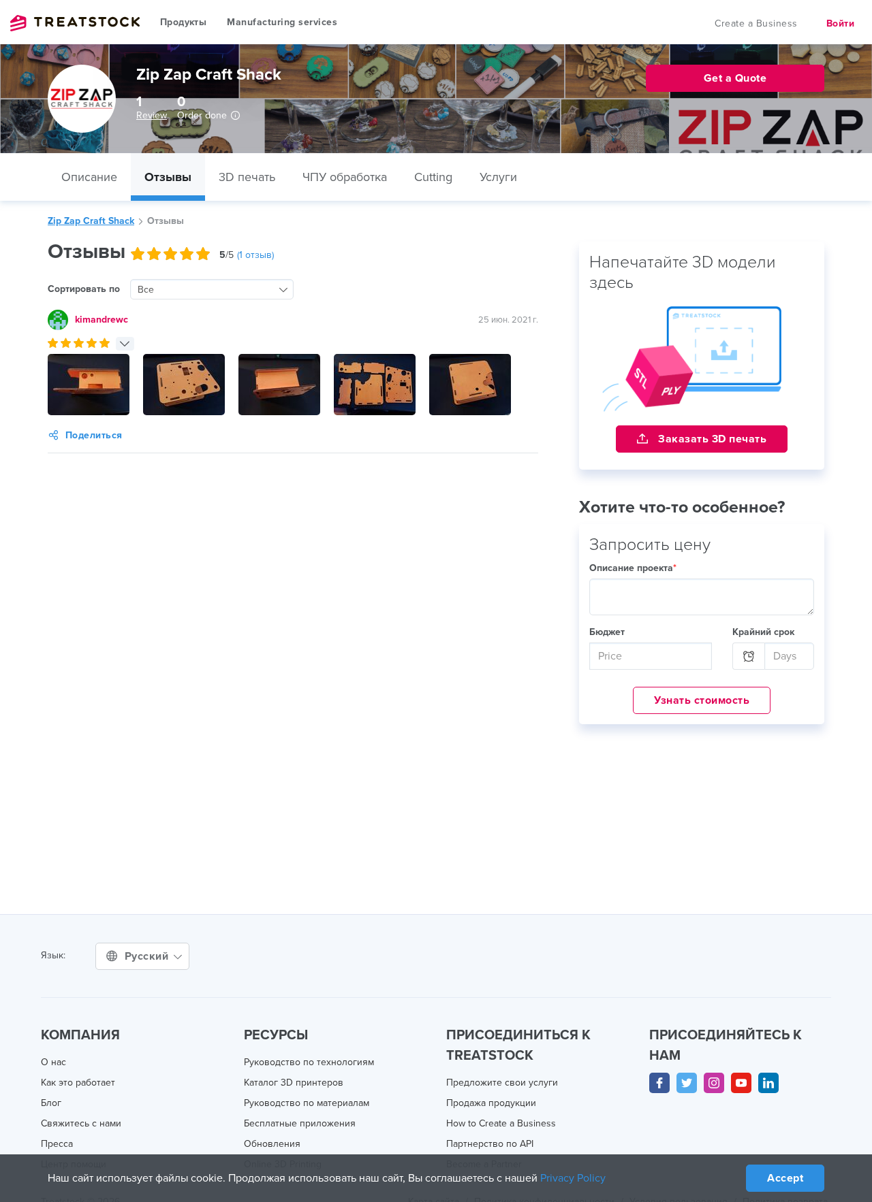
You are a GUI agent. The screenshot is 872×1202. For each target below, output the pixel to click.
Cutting (433, 176)
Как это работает (78, 1082)
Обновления (272, 1144)
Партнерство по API (489, 1144)
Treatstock (75, 23)
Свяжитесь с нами (81, 1123)
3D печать (247, 176)
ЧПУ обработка (344, 176)
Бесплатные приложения (300, 1123)
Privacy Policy (573, 1178)
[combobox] (212, 289)
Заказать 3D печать (711, 439)
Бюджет (607, 632)
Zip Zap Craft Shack (91, 221)
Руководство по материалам (306, 1103)
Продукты (183, 22)
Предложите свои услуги (502, 1082)
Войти (840, 23)
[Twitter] (686, 1083)
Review (151, 115)
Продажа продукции (491, 1103)
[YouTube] (741, 1083)
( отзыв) (255, 255)
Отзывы (167, 176)
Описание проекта (632, 568)
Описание (89, 176)
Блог (51, 1103)
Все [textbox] (146, 289)
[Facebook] (659, 1083)
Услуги (498, 176)
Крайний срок (763, 632)
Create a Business (756, 23)
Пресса (57, 1144)
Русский (148, 956)
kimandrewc (101, 319)
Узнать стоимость (701, 700)
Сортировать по (84, 289)
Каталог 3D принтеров (293, 1082)
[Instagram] (714, 1083)
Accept (785, 1178)
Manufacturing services (282, 22)
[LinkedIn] (768, 1083)
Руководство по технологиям (309, 1062)
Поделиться (94, 435)
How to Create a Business (501, 1123)
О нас (53, 1062)
